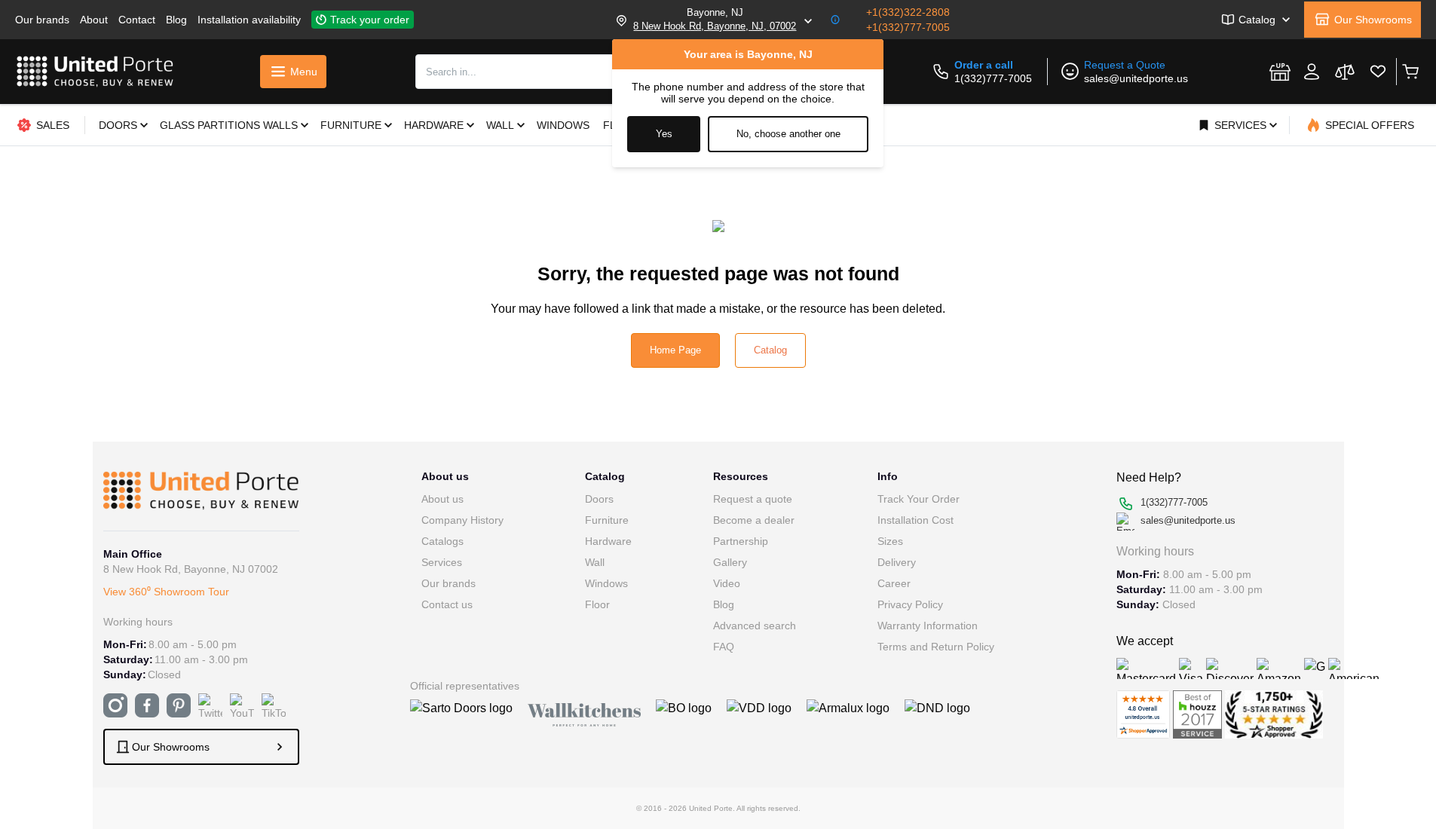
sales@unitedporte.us (1136, 78)
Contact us (447, 604)
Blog (176, 20)
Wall (595, 562)
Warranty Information (927, 625)
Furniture (607, 520)
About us (442, 499)
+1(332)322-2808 (908, 12)
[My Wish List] (1378, 72)
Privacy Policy (910, 604)
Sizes (890, 541)
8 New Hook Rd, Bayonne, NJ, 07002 (714, 26)
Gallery (730, 562)
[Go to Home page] (95, 72)
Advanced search (754, 625)
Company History (462, 520)
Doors (599, 499)
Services (441, 562)
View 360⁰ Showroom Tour (166, 592)
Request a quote (752, 499)
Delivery (896, 562)
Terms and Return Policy (935, 647)
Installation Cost (915, 520)
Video (726, 583)
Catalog (770, 350)
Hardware (608, 541)
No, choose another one (788, 133)
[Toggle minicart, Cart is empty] (1410, 71)
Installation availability (249, 20)
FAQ (723, 647)
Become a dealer (754, 520)
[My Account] (1312, 72)
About (94, 20)
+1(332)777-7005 (908, 27)
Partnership (740, 541)
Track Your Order (918, 499)
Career (894, 583)
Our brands (42, 20)
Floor (597, 604)
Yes (664, 133)
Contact (136, 20)
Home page (675, 350)
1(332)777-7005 (993, 78)
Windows (606, 583)
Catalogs (442, 541)
